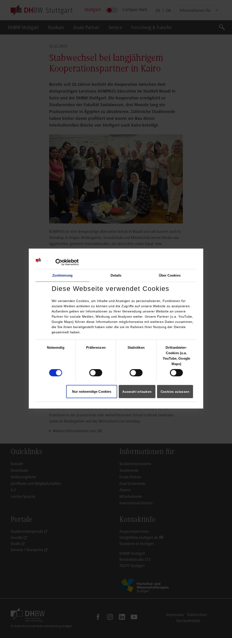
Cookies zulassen (175, 391)
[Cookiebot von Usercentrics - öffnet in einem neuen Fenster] (59, 262)
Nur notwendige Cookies (91, 391)
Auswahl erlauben (137, 391)
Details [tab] (116, 275)
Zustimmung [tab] (62, 275)
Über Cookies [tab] (170, 275)
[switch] (95, 372)
